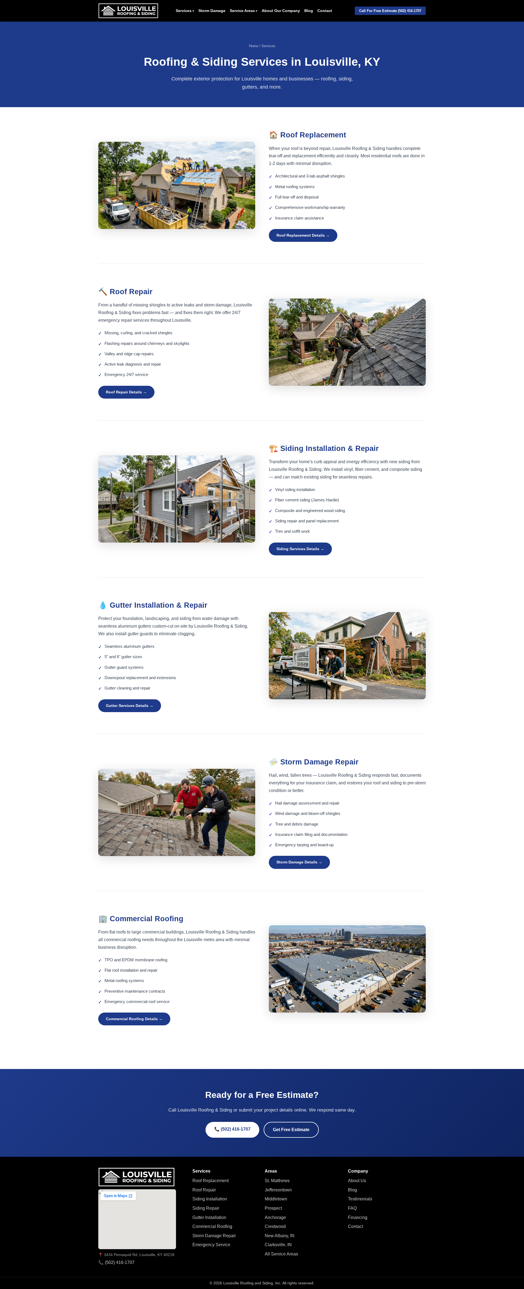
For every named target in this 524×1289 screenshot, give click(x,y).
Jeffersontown (278, 1190)
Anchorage (275, 1217)
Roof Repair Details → (126, 392)
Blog (308, 11)
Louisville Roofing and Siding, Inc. (252, 1283)
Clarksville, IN (278, 1244)
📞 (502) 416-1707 (232, 1129)
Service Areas (242, 11)
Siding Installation (209, 1199)
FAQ (352, 1208)
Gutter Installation (209, 1217)
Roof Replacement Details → (303, 235)
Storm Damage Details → (299, 862)
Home (253, 46)
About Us (357, 1180)
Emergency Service (211, 1244)
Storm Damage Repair (214, 1235)
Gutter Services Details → (129, 705)
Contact (324, 11)
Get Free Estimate (291, 1129)
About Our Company (281, 11)
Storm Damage (211, 11)
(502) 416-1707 (120, 1262)
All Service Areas (281, 1254)
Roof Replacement (210, 1180)
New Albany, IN (279, 1235)
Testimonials (360, 1199)
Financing (357, 1217)
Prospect (273, 1208)
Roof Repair (204, 1190)
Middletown (276, 1199)
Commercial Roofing (212, 1226)
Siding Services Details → (300, 549)
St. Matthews (277, 1180)
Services (184, 11)
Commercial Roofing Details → (134, 1019)
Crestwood (275, 1226)
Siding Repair (205, 1208)
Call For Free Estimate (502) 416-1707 (390, 11)
